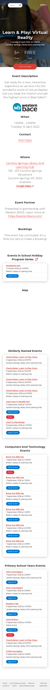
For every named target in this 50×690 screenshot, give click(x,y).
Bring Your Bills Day (15, 457)
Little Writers (12, 619)
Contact (6, 686)
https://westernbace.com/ (25, 216)
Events (43, 5)
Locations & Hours (18, 683)
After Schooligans (14, 572)
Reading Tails (12, 604)
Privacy (31, 683)
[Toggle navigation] (3, 5)
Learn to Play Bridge (15, 422)
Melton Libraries (43, 684)
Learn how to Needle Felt (18, 402)
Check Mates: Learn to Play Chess (21, 357)
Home (4, 683)
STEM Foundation (14, 651)
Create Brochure (26, 686)
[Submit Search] (20, 5)
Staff (14, 686)
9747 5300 (25, 140)
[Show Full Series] (36, 259)
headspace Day (13, 266)
